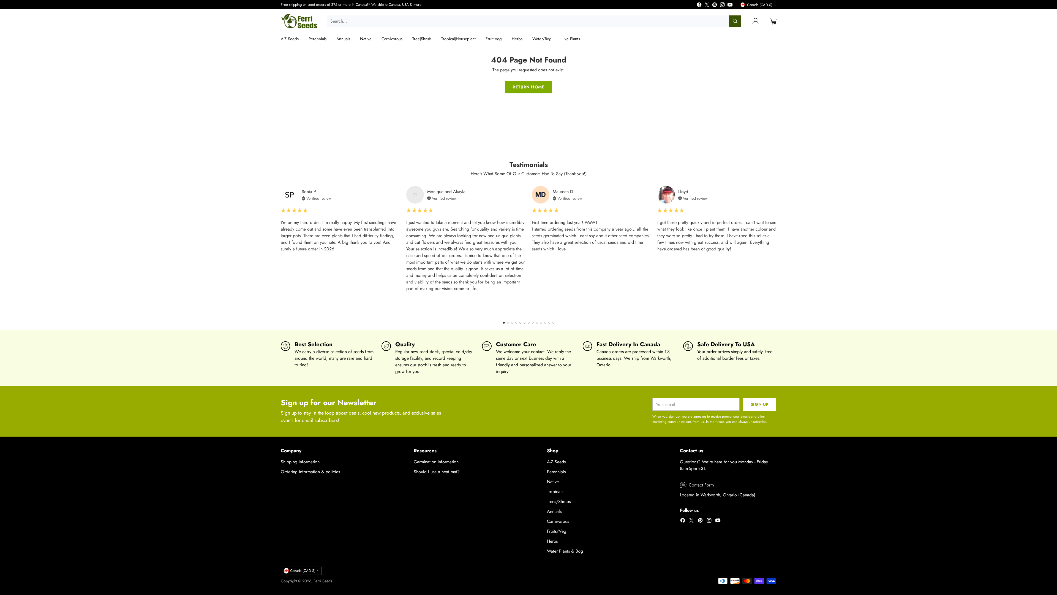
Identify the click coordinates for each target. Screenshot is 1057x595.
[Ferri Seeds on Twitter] (707, 5)
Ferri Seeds (323, 581)
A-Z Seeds (556, 462)
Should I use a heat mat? (437, 472)
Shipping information (300, 462)
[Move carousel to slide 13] (553, 323)
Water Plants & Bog (565, 551)
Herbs (552, 541)
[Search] (735, 21)
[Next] (776, 250)
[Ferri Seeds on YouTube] (730, 5)
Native (553, 481)
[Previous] (281, 250)
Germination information (436, 462)
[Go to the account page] (755, 21)
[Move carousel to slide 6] (524, 323)
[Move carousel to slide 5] (520, 323)
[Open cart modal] (773, 21)
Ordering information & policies (310, 472)
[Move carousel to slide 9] (537, 323)
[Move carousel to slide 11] (545, 323)
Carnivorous (558, 521)
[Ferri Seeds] (299, 21)
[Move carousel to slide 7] (529, 323)
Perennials (556, 472)
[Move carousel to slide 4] (516, 323)
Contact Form (701, 485)
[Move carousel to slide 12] (549, 323)
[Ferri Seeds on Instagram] (722, 5)
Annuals (554, 511)
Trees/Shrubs (559, 501)
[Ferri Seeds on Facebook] (699, 5)
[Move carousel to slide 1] (504, 323)
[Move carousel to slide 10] (541, 323)
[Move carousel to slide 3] (512, 323)
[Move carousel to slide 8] (533, 323)
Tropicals (555, 491)
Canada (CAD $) (759, 4)
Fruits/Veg (556, 531)
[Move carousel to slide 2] (508, 323)
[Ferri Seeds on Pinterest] (714, 5)
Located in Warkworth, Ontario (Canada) (717, 495)
